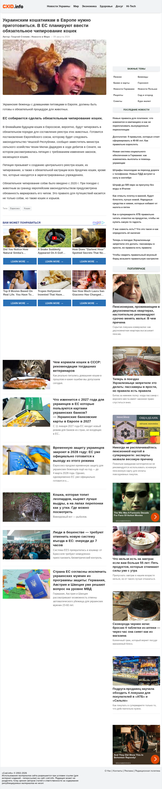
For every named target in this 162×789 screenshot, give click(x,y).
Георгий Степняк (20, 36)
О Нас (108, 770)
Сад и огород (145, 95)
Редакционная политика (147, 770)
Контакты (117, 770)
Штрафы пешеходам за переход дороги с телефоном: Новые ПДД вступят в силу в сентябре (136, 174)
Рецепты (118, 95)
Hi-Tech (131, 6)
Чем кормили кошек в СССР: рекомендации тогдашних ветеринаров (77, 366)
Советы (117, 101)
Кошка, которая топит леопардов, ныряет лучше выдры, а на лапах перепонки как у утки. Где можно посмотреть (78, 503)
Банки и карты (121, 83)
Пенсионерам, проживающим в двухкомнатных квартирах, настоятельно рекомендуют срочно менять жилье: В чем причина (136, 314)
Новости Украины (58, 6)
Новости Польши (147, 89)
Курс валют (144, 101)
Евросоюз (15, 208)
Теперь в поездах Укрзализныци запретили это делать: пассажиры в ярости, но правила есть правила (134, 244)
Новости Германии (123, 89)
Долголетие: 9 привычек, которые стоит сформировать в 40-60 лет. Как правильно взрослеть (136, 140)
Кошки (27, 208)
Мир (76, 6)
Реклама (128, 770)
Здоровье (106, 6)
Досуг (119, 6)
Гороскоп (143, 83)
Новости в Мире (40, 36)
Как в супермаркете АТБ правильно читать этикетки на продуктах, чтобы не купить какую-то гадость (136, 218)
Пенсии (117, 77)
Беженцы (143, 77)
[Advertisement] (54, 332)
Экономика (89, 6)
